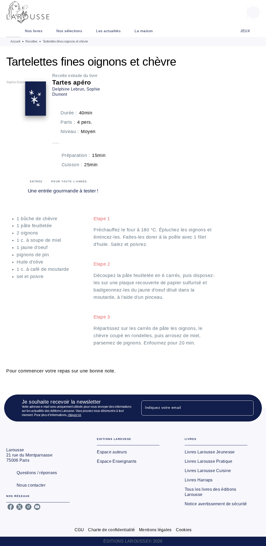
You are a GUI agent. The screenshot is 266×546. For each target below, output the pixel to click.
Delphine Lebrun (68, 89)
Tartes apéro (71, 82)
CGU (79, 530)
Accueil (15, 41)
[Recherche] (253, 12)
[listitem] (10, 506)
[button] (128, 452)
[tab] (13, 31)
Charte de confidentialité (111, 530)
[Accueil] (28, 12)
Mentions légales (155, 530)
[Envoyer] (247, 408)
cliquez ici (74, 415)
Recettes (31, 41)
